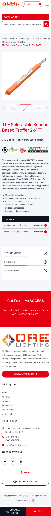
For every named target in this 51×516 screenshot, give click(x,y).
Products (13, 38)
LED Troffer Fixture (40, 38)
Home (4, 38)
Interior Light (24, 38)
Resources (7, 405)
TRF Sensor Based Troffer (14, 42)
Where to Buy (8, 409)
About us (6, 397)
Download (38, 225)
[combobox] (25, 17)
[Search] (40, 4)
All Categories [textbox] (11, 17)
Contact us (7, 414)
